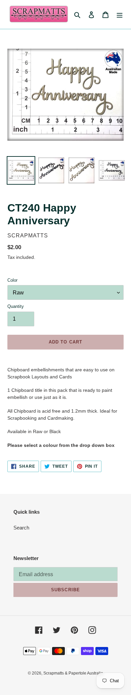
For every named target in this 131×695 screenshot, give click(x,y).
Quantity (15, 306)
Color (12, 280)
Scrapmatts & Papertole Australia (73, 673)
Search (21, 527)
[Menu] (120, 14)
